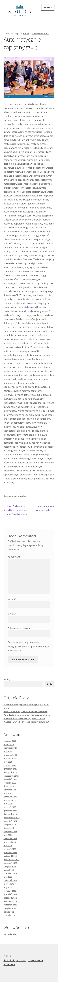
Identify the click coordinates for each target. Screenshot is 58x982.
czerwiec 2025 (10, 789)
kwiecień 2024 (10, 838)
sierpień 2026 (10, 741)
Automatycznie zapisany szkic (45, 507)
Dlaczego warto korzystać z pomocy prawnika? (26, 721)
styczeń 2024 (10, 849)
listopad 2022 (10, 897)
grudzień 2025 (10, 768)
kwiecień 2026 (10, 755)
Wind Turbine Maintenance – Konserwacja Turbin (27, 714)
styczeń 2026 (10, 765)
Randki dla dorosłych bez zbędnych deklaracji (25, 711)
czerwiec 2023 (10, 873)
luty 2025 (8, 803)
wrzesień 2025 (10, 779)
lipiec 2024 (9, 828)
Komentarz (14, 556)
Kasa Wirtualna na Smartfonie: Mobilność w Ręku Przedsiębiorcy (16, 509)
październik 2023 (11, 859)
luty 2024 (8, 845)
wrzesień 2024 (10, 821)
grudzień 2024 (10, 810)
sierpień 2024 (10, 824)
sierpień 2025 (10, 782)
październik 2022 (11, 901)
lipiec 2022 (9, 911)
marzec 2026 (9, 758)
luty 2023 (8, 887)
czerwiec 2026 (10, 747)
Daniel (26, 33)
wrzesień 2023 (10, 863)
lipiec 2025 (9, 786)
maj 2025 (8, 793)
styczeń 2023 (10, 890)
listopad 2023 (10, 856)
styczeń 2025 (10, 807)
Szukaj (7, 679)
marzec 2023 (9, 883)
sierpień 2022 (10, 908)
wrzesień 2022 (10, 904)
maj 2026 (8, 751)
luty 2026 (8, 761)
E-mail (12, 613)
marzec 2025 (9, 800)
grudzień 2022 (10, 894)
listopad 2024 (10, 814)
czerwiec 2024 (10, 831)
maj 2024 (8, 835)
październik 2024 (11, 817)
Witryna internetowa (19, 628)
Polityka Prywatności (15, 960)
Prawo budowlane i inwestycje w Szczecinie (24, 718)
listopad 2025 (10, 772)
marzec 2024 (9, 842)
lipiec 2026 (9, 744)
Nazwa (12, 599)
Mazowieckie (20, 496)
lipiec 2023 (9, 870)
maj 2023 (8, 876)
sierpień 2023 (10, 866)
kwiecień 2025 (10, 796)
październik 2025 (11, 775)
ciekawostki (30, 307)
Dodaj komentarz (40, 33)
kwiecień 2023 (10, 880)
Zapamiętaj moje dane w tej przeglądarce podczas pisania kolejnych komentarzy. (28, 646)
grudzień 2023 (10, 852)
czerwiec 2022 (10, 915)
